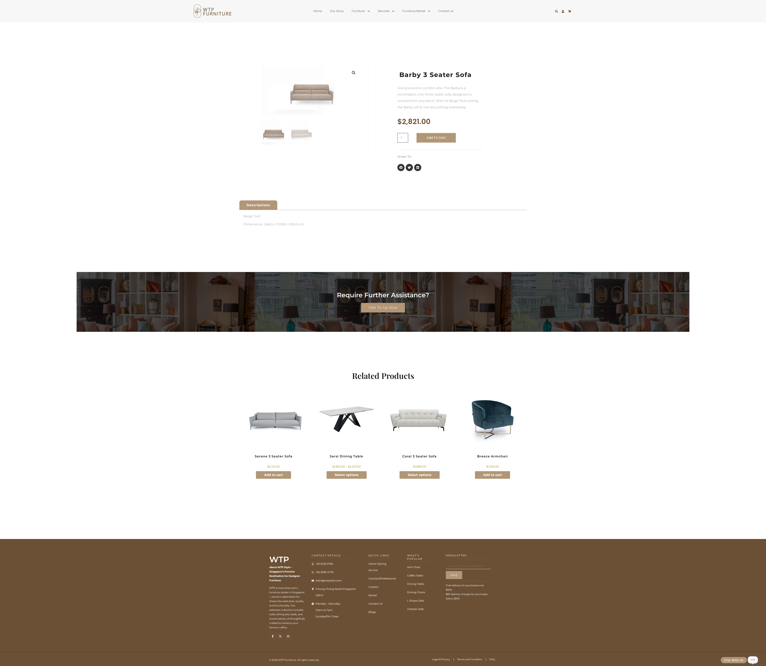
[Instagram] (288, 636)
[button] (353, 72)
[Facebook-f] (272, 636)
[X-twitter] (280, 636)
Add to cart (436, 137)
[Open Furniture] (368, 11)
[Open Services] (393, 11)
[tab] (258, 205)
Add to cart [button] (273, 475)
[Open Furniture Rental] (429, 11)
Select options (346, 475)
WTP (279, 559)
